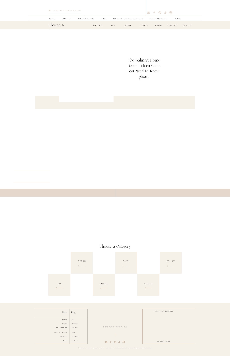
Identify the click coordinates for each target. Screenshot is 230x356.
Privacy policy (98, 348)
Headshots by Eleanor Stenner (140, 348)
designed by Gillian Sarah (116, 348)
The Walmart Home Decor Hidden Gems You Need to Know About (144, 68)
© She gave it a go (84, 348)
